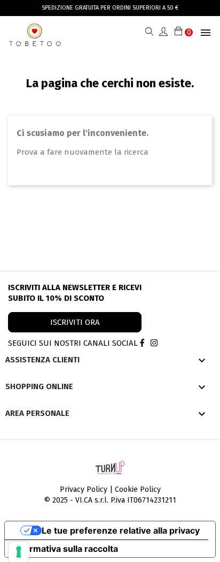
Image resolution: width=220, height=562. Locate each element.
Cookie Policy (138, 489)
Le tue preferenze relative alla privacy (121, 530)
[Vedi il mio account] (163, 32)
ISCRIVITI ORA (75, 322)
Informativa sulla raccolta (65, 548)
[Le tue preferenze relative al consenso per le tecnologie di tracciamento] (19, 552)
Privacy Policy (83, 489)
